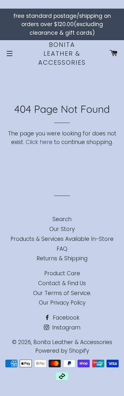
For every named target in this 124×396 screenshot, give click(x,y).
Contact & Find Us (62, 283)
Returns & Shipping (62, 258)
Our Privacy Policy (62, 302)
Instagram (65, 327)
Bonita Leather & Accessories (62, 53)
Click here (39, 142)
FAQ (62, 249)
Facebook (65, 317)
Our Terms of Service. (62, 293)
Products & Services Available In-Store (62, 239)
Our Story (62, 229)
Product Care (62, 273)
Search (62, 219)
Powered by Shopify (62, 351)
